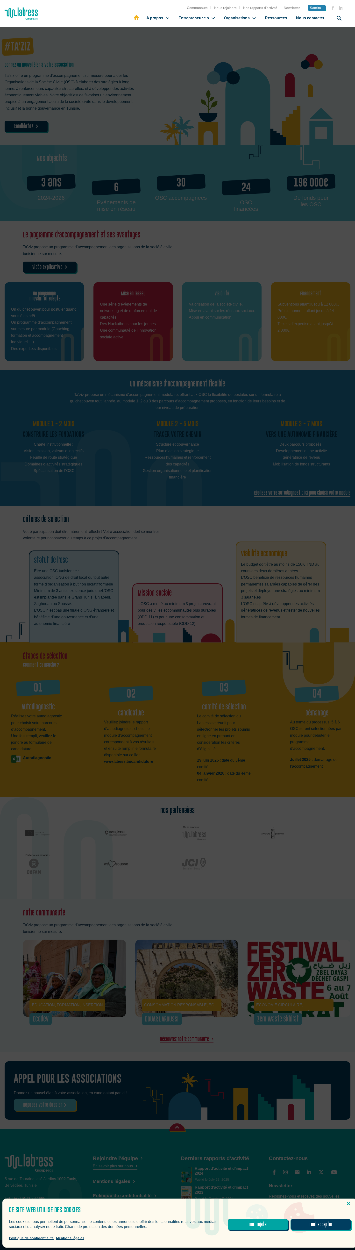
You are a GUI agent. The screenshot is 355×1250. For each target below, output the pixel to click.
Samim (315, 8)
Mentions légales (70, 1238)
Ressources (276, 18)
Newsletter (292, 8)
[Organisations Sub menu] (254, 18)
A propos (154, 18)
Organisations (237, 18)
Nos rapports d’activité (260, 8)
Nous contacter (310, 18)
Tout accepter (320, 1225)
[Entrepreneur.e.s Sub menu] (213, 18)
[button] (348, 1203)
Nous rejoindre (225, 8)
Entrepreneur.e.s (193, 18)
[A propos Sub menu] (168, 18)
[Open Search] (339, 18)
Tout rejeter (258, 1225)
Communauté (197, 8)
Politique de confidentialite (31, 1238)
